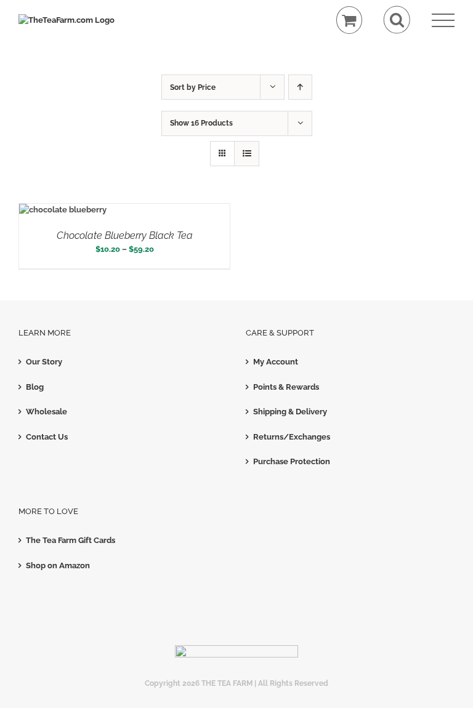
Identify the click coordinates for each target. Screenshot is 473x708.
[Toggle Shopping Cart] (349, 20)
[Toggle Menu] (443, 21)
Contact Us (47, 436)
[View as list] (247, 154)
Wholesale (46, 411)
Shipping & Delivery (290, 411)
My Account (275, 361)
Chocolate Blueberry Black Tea (125, 235)
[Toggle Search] (397, 20)
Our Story (44, 361)
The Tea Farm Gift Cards (70, 540)
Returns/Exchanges (291, 436)
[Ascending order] (300, 87)
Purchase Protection (291, 461)
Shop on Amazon (58, 565)
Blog (35, 387)
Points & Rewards (286, 387)
